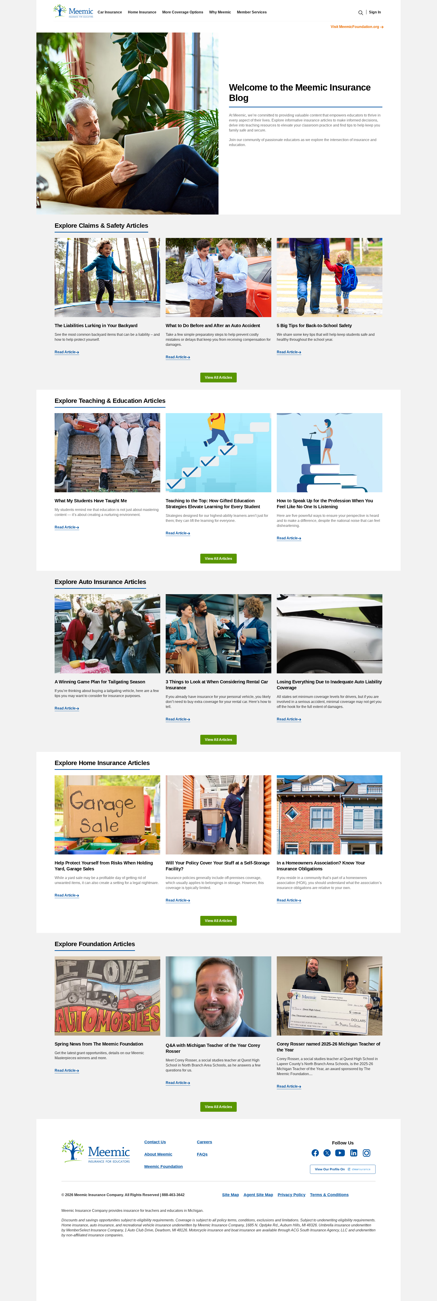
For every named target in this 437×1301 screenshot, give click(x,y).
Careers (204, 1142)
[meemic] (73, 12)
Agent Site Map (258, 1194)
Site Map (230, 1194)
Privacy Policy (291, 1194)
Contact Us (155, 1142)
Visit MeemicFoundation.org (355, 27)
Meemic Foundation (163, 1166)
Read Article (65, 352)
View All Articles (218, 377)
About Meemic (158, 1154)
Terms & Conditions (329, 1194)
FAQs (202, 1154)
